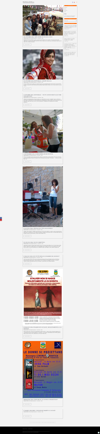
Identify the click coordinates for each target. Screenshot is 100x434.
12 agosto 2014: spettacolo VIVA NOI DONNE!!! (38, 228)
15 (53, 422)
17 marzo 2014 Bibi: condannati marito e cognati (39, 410)
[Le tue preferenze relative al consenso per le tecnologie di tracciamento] (98, 432)
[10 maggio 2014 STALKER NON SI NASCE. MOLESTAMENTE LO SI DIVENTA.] (43, 297)
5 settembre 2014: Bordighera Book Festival (38, 154)
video (65, 11)
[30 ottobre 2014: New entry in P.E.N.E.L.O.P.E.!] (43, 20)
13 (50, 422)
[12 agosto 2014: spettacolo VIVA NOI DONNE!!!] (43, 196)
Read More (27, 44)
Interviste (65, 10)
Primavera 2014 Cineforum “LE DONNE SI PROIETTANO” (41, 399)
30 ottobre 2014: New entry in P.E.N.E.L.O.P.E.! (38, 37)
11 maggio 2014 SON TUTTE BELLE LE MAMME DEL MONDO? (41, 256)
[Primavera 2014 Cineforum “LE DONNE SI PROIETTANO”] (43, 369)
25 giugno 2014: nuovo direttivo (34, 242)
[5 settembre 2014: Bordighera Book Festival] (43, 131)
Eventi (30, 155)
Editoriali (30, 38)
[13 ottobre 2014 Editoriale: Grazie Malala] (43, 64)
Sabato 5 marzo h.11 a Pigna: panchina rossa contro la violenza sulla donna (69, 39)
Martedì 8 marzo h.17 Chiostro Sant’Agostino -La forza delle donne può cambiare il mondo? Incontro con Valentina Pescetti (70, 33)
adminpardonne (34, 38)
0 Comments (39, 38)
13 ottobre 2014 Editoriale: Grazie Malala (38, 81)
